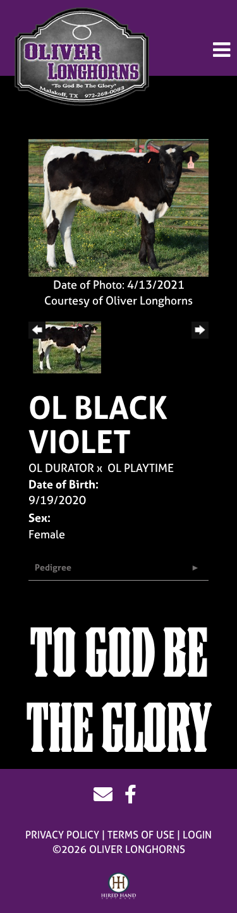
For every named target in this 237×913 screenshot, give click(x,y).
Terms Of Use (140, 835)
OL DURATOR (61, 468)
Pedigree (53, 567)
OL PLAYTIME (140, 468)
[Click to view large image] (118, 206)
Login (197, 835)
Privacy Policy (62, 835)
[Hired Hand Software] (118, 886)
